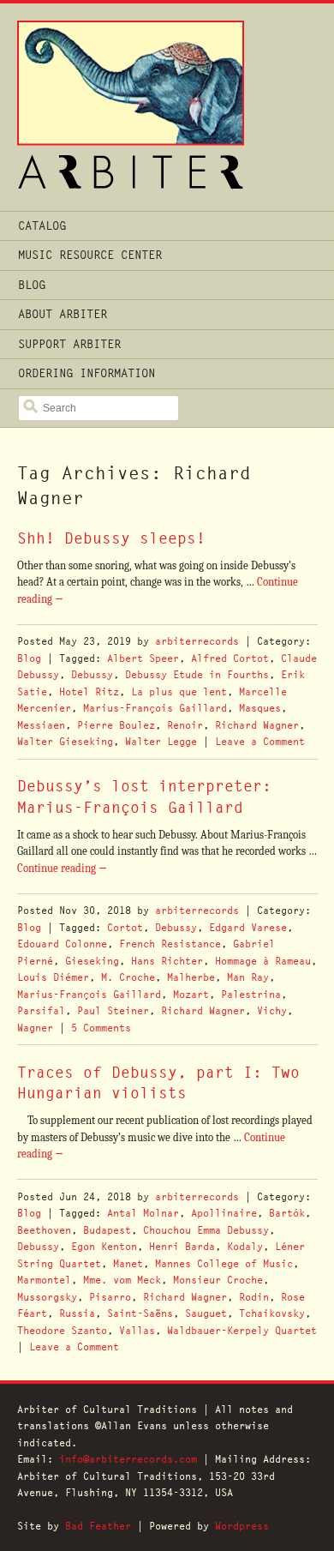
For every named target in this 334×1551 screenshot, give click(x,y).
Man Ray (248, 977)
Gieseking (92, 960)
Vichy (272, 1010)
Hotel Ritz (89, 691)
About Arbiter (62, 314)
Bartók (287, 1212)
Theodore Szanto (62, 1330)
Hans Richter (167, 960)
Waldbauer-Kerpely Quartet (242, 1330)
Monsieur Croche (218, 1279)
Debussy (92, 674)
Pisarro (110, 1296)
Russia (77, 1313)
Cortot (125, 927)
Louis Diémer (53, 977)
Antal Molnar (143, 1212)
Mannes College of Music (224, 1263)
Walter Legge (161, 741)
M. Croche (128, 977)
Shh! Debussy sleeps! (111, 538)
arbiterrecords (197, 640)
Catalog (42, 225)
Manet (128, 1263)
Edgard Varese (248, 927)
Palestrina (251, 994)
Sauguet (206, 1313)
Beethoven (44, 1229)
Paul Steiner (113, 1010)
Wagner (35, 1027)
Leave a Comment (260, 741)
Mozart (191, 994)
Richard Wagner (257, 724)
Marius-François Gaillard (155, 707)
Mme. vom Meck (122, 1279)
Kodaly (245, 1246)
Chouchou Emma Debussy (206, 1229)
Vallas (137, 1330)
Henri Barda (182, 1246)
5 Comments (101, 1027)
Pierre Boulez (116, 724)
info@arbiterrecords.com (128, 1458)
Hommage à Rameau (263, 960)
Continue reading (62, 868)
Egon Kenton (104, 1246)
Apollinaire (224, 1212)
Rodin (254, 1296)
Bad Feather (98, 1525)
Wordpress (242, 1525)
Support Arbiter (69, 344)
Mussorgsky (47, 1296)
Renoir (185, 724)
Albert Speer (143, 658)
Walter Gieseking (65, 741)
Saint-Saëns (140, 1313)
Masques (260, 707)
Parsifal (41, 1010)
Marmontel (44, 1279)
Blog (31, 284)
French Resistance (170, 943)
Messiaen (41, 724)
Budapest (107, 1229)
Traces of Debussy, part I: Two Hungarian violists (158, 1082)
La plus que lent (179, 691)
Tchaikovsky (272, 1313)
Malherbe (191, 977)
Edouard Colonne (62, 943)
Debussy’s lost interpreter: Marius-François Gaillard (144, 796)
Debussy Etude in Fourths (197, 674)
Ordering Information (86, 373)
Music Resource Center (90, 254)
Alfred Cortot (230, 658)
